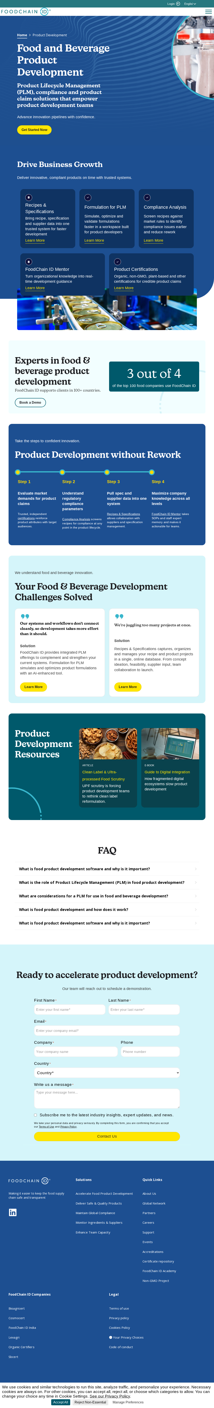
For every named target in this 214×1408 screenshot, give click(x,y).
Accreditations (153, 1252)
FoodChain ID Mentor (166, 514)
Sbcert (13, 1357)
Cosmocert (17, 1318)
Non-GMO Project (156, 1281)
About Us (149, 1193)
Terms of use (119, 1308)
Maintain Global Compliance (95, 1213)
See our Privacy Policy (110, 1396)
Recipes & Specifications (123, 514)
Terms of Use (46, 1126)
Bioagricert (17, 1308)
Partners (149, 1213)
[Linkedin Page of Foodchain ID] (13, 1215)
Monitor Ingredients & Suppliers (99, 1222)
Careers (148, 1222)
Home (22, 35)
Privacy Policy (68, 1126)
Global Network (154, 1203)
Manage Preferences (128, 1402)
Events (148, 1242)
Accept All (60, 1402)
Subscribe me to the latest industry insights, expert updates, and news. (107, 1115)
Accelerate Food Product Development (104, 1193)
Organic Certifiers (21, 1347)
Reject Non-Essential (90, 1402)
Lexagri (14, 1337)
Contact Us (107, 1136)
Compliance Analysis (76, 519)
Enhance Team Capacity (93, 1232)
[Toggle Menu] (208, 12)
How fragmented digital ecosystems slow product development (166, 784)
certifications (26, 518)
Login (171, 3)
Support (148, 1232)
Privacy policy (119, 1318)
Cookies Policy (119, 1327)
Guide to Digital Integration (167, 772)
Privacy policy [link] (155, 1402)
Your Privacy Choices (128, 1337)
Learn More (35, 240)
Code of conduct (121, 1347)
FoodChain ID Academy (159, 1271)
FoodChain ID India (22, 1327)
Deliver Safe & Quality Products (99, 1203)
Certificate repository (158, 1261)
